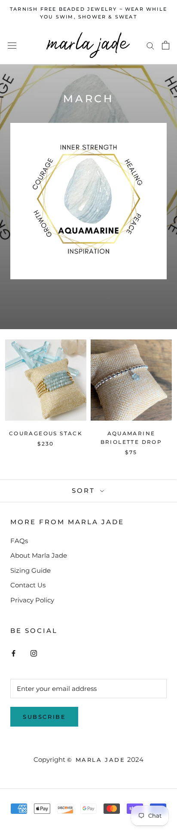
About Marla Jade (38, 555)
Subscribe (44, 716)
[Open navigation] (12, 45)
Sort (85, 490)
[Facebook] (13, 653)
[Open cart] (165, 45)
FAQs (19, 541)
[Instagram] (34, 653)
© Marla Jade (96, 759)
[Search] (150, 45)
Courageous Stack (45, 433)
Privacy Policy (32, 600)
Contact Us (28, 585)
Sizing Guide (30, 570)
